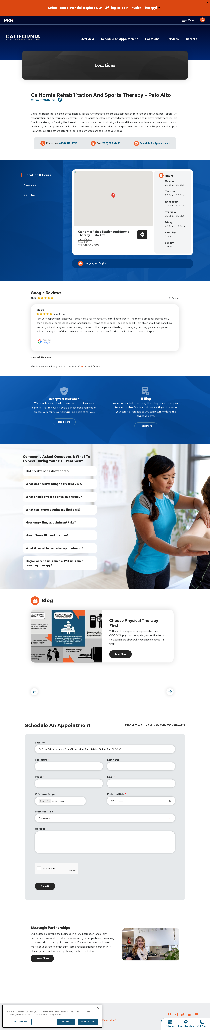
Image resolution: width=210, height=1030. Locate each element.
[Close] (98, 1008)
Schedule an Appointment (119, 39)
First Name (41, 759)
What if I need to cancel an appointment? (54, 548)
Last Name (113, 759)
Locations (152, 39)
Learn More (42, 958)
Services (173, 39)
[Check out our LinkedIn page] (189, 1015)
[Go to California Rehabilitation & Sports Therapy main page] (23, 37)
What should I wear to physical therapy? (54, 497)
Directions (142, 238)
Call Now (201, 1026)
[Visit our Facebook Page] (60, 100)
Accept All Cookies (87, 1022)
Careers (191, 39)
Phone (38, 776)
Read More (64, 421)
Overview (87, 39)
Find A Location (186, 1026)
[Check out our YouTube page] (196, 1014)
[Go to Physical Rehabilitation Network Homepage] (12, 22)
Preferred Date (116, 794)
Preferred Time (44, 811)
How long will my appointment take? (51, 522)
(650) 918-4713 (68, 143)
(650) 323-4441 (111, 143)
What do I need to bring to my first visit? (54, 484)
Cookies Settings (19, 1022)
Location (40, 742)
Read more (123, 655)
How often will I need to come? (47, 535)
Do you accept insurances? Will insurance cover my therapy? (54, 563)
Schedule (170, 1026)
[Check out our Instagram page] (176, 1015)
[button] (202, 18)
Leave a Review (91, 366)
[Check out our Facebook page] (169, 1015)
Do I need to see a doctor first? (47, 471)
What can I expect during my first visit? (53, 510)
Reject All (66, 1022)
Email (110, 776)
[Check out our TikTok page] (182, 1015)
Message (40, 828)
